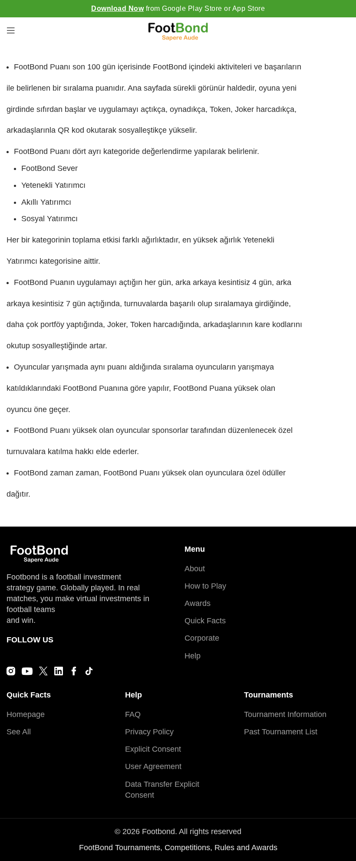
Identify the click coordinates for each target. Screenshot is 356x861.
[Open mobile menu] (11, 30)
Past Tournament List (280, 731)
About (195, 568)
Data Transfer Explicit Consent (162, 789)
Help (193, 655)
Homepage (26, 714)
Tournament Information (285, 714)
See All (19, 731)
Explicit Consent (153, 749)
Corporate (202, 638)
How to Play (205, 586)
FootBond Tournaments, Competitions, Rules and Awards (178, 847)
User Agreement (153, 766)
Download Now (117, 8)
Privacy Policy (149, 731)
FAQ (133, 714)
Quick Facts (205, 620)
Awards (198, 603)
